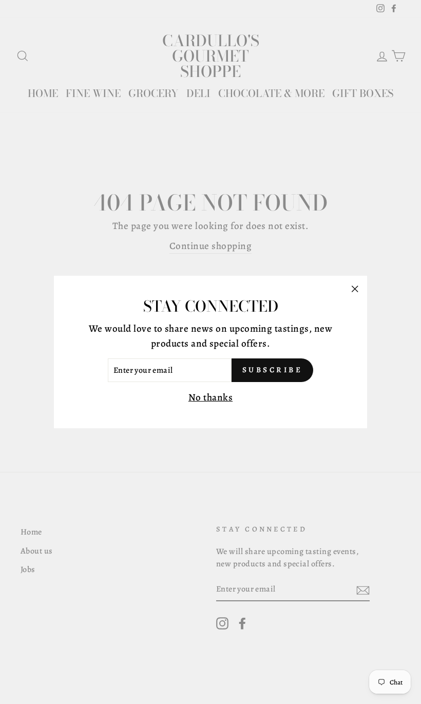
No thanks (210, 397)
